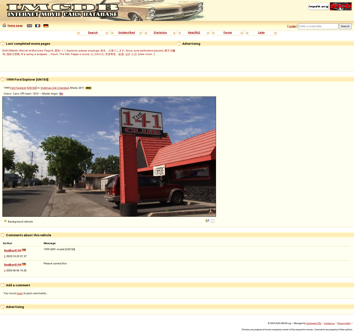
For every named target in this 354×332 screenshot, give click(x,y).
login (20, 293)
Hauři (54, 54)
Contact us (329, 323)
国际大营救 (13, 54)
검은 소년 (131, 54)
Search (93, 32)
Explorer (21, 87)
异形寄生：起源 (114, 54)
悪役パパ (60, 50)
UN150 (32, 87)
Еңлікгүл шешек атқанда (83, 50)
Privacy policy (344, 323)
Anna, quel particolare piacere (144, 50)
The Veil (64, 54)
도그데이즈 (97, 54)
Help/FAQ (194, 32)
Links (261, 32)
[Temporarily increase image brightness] (207, 220)
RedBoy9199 (12, 250)
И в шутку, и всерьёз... (35, 54)
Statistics (160, 32)
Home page (15, 25)
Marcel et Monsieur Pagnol (36, 50)
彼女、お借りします (112, 50)
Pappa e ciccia (80, 54)
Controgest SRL (313, 323)
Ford (13, 87)
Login (292, 26)
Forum (227, 32)
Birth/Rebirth (10, 50)
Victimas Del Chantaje (54, 87)
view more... (146, 54)
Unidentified (126, 32)
